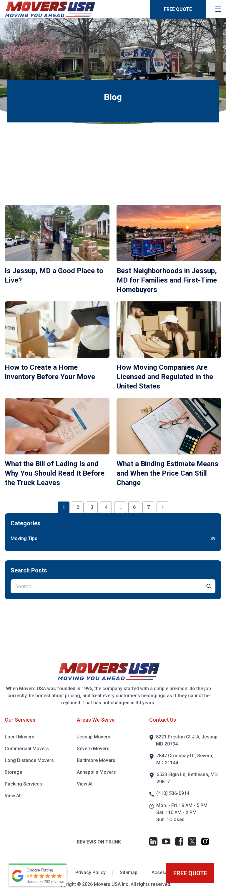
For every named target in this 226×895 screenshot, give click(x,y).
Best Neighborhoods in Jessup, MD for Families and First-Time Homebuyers (167, 280)
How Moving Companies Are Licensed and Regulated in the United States (165, 376)
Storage (13, 772)
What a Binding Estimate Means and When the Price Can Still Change (167, 473)
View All (13, 795)
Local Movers (19, 737)
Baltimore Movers (96, 760)
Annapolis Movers (96, 772)
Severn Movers (93, 748)
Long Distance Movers (29, 760)
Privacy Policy (91, 872)
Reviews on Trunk (99, 842)
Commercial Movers (27, 748)
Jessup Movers (93, 737)
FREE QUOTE (178, 9)
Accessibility (165, 872)
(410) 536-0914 (172, 793)
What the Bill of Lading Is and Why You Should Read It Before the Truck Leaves (54, 473)
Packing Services (23, 784)
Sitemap (129, 872)
